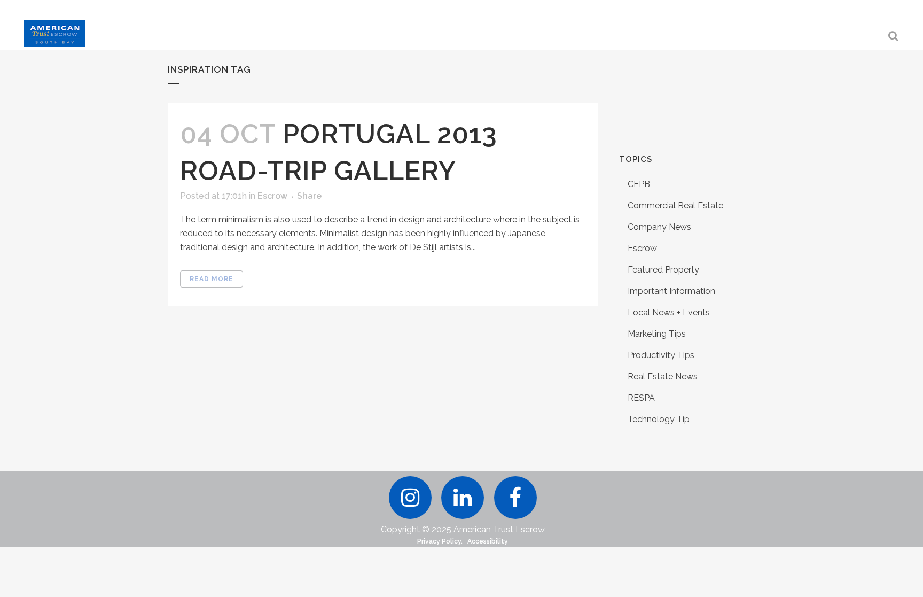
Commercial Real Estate (675, 205)
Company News (659, 227)
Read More (211, 279)
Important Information (671, 291)
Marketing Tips (657, 334)
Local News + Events (669, 312)
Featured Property (663, 270)
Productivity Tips (661, 355)
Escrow (272, 196)
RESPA (641, 398)
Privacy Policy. (440, 541)
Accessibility (487, 541)
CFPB (639, 184)
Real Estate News (663, 376)
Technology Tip (659, 419)
